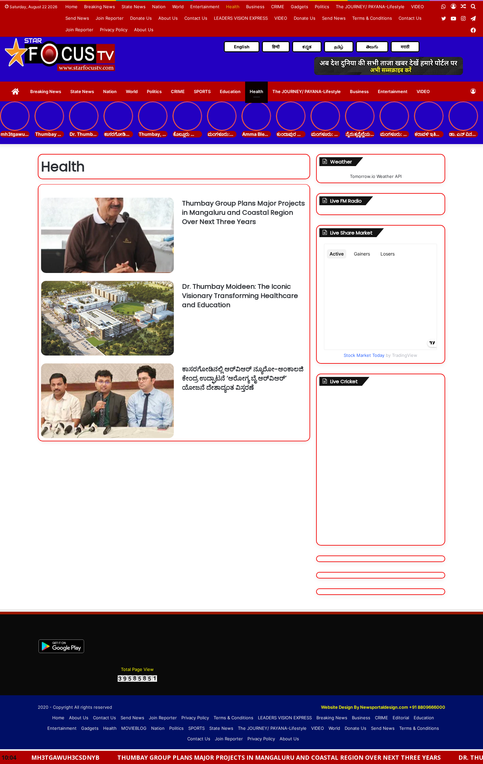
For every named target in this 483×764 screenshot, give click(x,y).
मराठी (405, 46)
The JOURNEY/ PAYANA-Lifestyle (370, 6)
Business (255, 6)
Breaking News (99, 6)
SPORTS (202, 91)
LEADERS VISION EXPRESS (241, 18)
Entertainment (204, 6)
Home (71, 6)
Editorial (401, 717)
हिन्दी (276, 46)
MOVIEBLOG (134, 728)
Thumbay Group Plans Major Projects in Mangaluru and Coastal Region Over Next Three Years (243, 212)
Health (233, 6)
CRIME (277, 6)
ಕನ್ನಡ (306, 46)
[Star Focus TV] (61, 54)
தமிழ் (338, 46)
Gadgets (299, 6)
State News (134, 6)
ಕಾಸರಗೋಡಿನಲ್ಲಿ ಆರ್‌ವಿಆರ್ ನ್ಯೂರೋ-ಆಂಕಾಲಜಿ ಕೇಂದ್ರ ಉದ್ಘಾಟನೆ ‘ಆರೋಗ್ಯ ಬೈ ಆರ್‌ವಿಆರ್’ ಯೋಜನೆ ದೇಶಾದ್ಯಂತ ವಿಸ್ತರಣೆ (243, 378)
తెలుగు (372, 46)
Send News (77, 18)
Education (230, 91)
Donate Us (141, 18)
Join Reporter (110, 18)
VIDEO (417, 6)
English (241, 46)
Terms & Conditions (372, 18)
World (178, 6)
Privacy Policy (113, 29)
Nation (159, 6)
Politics (322, 6)
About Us (168, 18)
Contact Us (195, 18)
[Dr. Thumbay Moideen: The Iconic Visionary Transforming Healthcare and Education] (107, 318)
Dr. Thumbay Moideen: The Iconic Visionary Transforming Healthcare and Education (240, 295)
